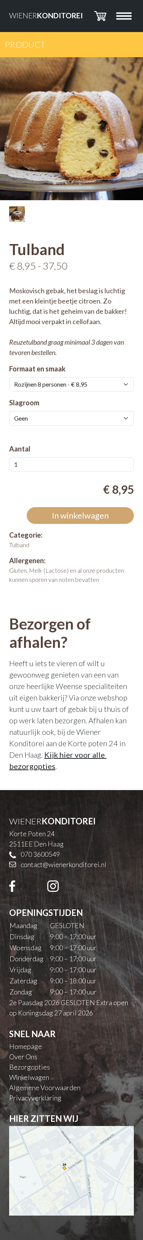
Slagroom (24, 402)
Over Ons (23, 1056)
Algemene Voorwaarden (44, 1087)
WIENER (46, 15)
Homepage (25, 1046)
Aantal (20, 449)
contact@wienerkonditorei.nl (63, 864)
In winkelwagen (80, 515)
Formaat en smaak (37, 369)
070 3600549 (40, 854)
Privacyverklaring (35, 1098)
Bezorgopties (29, 1067)
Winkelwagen (29, 1077)
